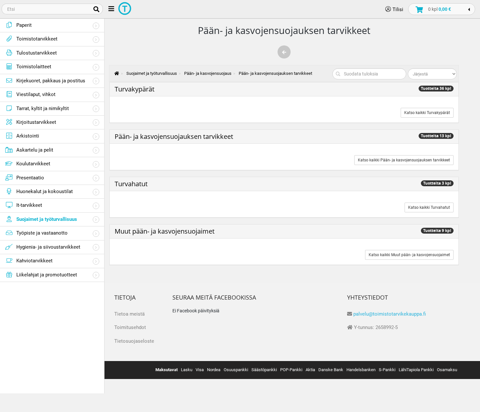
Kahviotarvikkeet (34, 261)
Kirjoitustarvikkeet (36, 122)
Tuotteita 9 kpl (437, 230)
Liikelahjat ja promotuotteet (46, 275)
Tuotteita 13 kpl (436, 136)
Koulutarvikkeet (33, 164)
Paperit (24, 25)
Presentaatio (30, 178)
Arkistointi (27, 136)
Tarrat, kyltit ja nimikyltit (42, 108)
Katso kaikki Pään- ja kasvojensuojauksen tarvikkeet (404, 160)
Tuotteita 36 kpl (436, 88)
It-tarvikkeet (29, 205)
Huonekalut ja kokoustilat (44, 191)
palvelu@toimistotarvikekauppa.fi (389, 314)
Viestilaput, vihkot (36, 94)
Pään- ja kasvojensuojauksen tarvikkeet (174, 136)
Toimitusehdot (130, 327)
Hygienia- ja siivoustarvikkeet (48, 247)
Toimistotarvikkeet (36, 39)
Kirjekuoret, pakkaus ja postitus (50, 81)
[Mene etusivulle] (113, 73)
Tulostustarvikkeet (36, 53)
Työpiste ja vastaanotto (42, 233)
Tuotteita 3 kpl (437, 183)
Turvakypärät (134, 89)
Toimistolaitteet (33, 67)
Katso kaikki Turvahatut (429, 207)
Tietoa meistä (129, 314)
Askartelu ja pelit (34, 150)
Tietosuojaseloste (134, 341)
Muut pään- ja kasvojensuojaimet (165, 231)
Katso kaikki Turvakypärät (427, 112)
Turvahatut (131, 183)
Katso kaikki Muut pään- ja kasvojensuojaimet (409, 255)
